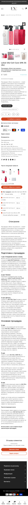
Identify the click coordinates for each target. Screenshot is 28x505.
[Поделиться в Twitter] (4, 160)
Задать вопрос (5, 134)
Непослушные (21, 149)
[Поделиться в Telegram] (10, 160)
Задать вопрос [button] (14, 453)
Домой (3, 15)
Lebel (12, 140)
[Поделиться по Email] (12, 160)
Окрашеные (4, 151)
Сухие (15, 154)
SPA (11, 146)
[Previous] (3, 35)
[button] (4, 78)
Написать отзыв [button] (14, 449)
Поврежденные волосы (16, 151)
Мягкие (14, 149)
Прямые (12, 153)
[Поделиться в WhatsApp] (15, 160)
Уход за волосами (17, 148)
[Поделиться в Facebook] (2, 160)
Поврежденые (5, 153)
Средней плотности (7, 154)
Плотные (15, 156)
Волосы (15, 146)
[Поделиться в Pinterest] (6, 160)
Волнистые (9, 156)
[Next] (24, 35)
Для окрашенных (6, 148)
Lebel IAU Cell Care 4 (9, 208)
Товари (20, 154)
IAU (5, 146)
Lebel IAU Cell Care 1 (8, 197)
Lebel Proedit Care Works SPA (11, 213)
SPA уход (6, 142)
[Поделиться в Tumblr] (8, 160)
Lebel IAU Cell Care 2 (9, 202)
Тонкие (3, 156)
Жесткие (3, 149)
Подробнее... (5, 101)
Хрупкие (9, 149)
